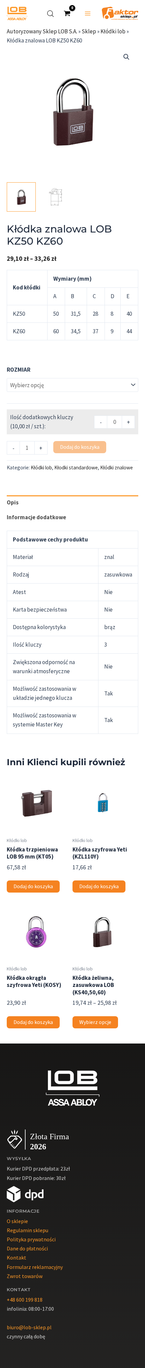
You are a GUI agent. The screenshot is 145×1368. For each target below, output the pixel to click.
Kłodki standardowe (76, 467)
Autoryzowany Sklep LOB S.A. (42, 31)
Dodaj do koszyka (79, 447)
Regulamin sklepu (27, 1230)
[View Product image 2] (55, 196)
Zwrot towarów (24, 1276)
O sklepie (17, 1221)
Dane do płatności (27, 1248)
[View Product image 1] (21, 196)
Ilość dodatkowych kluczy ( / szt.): (41, 421)
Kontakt (16, 1257)
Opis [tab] (13, 502)
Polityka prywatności (31, 1239)
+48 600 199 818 (24, 1299)
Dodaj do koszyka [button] (33, 886)
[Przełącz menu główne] (87, 13)
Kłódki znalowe (116, 467)
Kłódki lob (112, 31)
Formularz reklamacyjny (35, 1267)
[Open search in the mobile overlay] (50, 13)
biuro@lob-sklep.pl (29, 1327)
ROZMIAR (18, 369)
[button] (126, 57)
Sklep (89, 31)
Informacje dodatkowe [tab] (36, 517)
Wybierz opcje (95, 1022)
